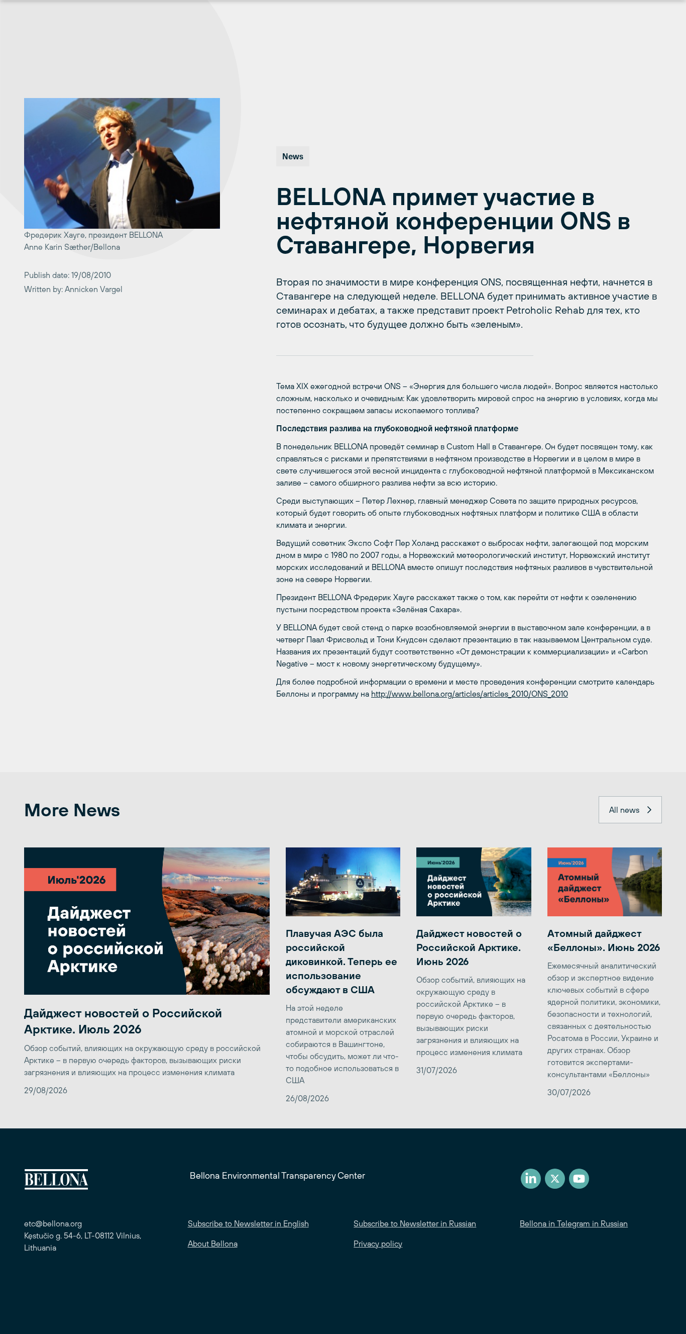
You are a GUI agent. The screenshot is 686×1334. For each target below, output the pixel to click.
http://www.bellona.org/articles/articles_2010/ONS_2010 (469, 693)
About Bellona (213, 1243)
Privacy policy (378, 1243)
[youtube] (579, 1179)
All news (624, 809)
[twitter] (555, 1179)
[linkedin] (531, 1179)
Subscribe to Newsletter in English (248, 1223)
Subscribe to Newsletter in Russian (415, 1223)
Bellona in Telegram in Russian (574, 1223)
